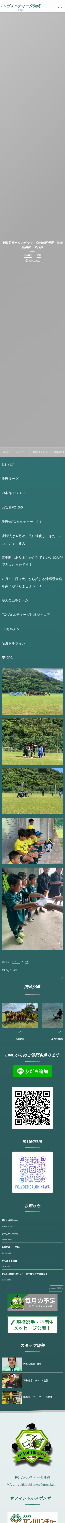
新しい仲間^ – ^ (10, 1220)
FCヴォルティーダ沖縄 (20, 6)
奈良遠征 (20, 1039)
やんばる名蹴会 (9, 1260)
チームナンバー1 (10, 1233)
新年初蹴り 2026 (11, 1247)
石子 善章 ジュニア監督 (35, 1380)
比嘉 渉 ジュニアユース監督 (37, 1397)
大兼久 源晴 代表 (32, 1364)
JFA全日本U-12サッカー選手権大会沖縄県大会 (24, 1274)
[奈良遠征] (20, 1015)
